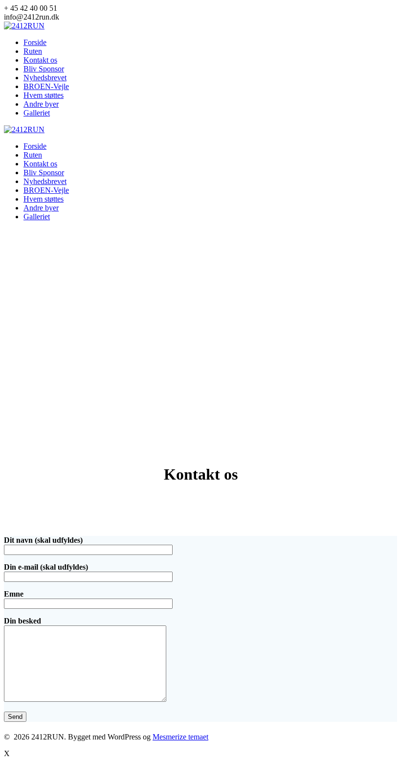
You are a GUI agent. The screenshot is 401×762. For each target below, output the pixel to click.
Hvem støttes (43, 95)
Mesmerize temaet (180, 737)
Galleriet (36, 113)
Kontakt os (40, 60)
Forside (34, 42)
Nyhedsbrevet (45, 77)
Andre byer (41, 104)
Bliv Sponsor (43, 69)
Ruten (32, 51)
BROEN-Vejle (46, 86)
